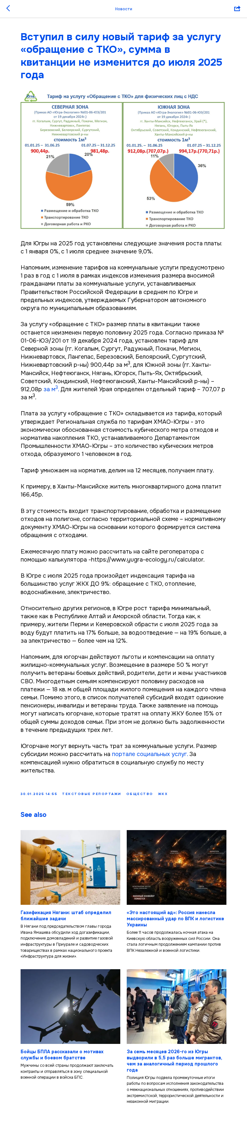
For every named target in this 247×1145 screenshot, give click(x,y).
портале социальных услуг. (150, 754)
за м (49, 389)
